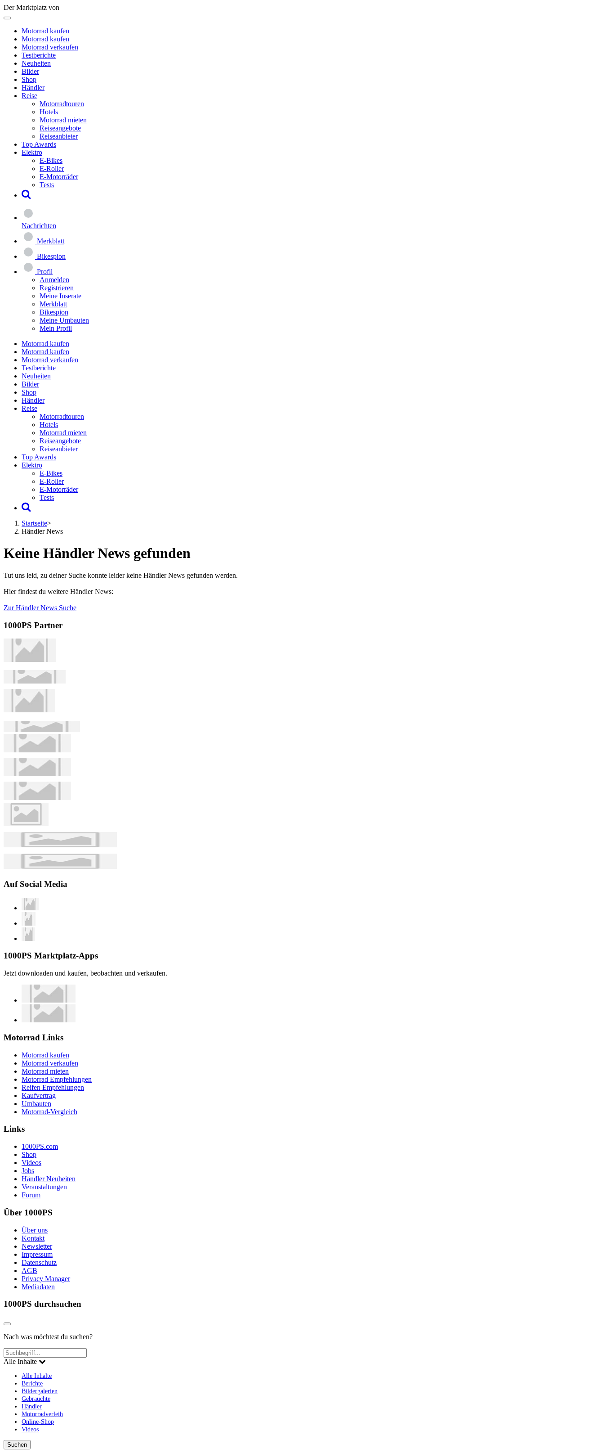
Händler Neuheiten (49, 1179)
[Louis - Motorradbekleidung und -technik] (26, 823)
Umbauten (36, 1103)
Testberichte (39, 55)
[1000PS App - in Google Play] (49, 1020)
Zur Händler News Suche (40, 608)
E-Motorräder (59, 176)
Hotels (49, 112)
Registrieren (57, 288)
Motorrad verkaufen (50, 47)
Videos (31, 1162)
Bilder (30, 71)
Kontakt (33, 1238)
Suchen (17, 1444)
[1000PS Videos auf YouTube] (30, 908)
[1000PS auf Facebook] (29, 923)
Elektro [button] (32, 152)
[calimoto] (37, 774)
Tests (47, 185)
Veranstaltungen (44, 1187)
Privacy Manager (46, 1278)
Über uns (35, 1230)
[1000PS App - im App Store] (49, 1000)
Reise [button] (29, 95)
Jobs (28, 1170)
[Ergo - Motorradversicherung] (60, 845)
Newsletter (37, 1246)
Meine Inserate (60, 296)
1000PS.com (40, 1146)
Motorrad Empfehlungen (57, 1079)
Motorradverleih (42, 1413)
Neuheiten (36, 63)
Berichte (32, 1383)
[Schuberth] (37, 750)
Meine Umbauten (64, 320)
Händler (33, 87)
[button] (26, 195)
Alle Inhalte (37, 1375)
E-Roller (52, 168)
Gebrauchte (36, 1398)
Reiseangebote (60, 128)
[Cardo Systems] (37, 797)
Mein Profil (56, 328)
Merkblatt (53, 304)
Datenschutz (39, 1262)
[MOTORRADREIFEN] (35, 681)
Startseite (34, 523)
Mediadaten (38, 1287)
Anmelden (54, 279)
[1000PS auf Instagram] (28, 938)
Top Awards (39, 144)
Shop (29, 79)
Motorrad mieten (63, 120)
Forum (31, 1195)
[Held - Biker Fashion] (29, 710)
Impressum (37, 1254)
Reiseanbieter (59, 136)
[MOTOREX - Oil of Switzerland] (30, 659)
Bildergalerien (40, 1391)
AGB (29, 1270)
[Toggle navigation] (7, 18)
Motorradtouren (62, 104)
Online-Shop (38, 1421)
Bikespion (54, 312)
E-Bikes (51, 160)
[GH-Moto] (42, 729)
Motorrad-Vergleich (49, 1112)
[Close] (7, 1324)
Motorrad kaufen (45, 31)
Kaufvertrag (39, 1095)
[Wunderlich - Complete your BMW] (60, 866)
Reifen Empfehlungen (53, 1087)
